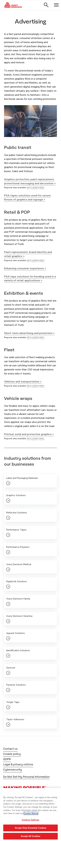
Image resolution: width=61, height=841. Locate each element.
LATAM (34, 187)
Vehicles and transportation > (23, 381)
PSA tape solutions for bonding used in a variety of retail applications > (30, 278)
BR (28, 187)
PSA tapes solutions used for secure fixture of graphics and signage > (27, 197)
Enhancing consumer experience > (25, 268)
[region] (30, 814)
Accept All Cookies (30, 836)
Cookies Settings (30, 820)
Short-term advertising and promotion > (29, 333)
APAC (41, 187)
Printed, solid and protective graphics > (29, 434)
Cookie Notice (31, 813)
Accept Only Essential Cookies (30, 828)
